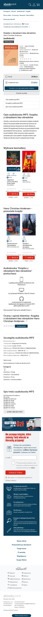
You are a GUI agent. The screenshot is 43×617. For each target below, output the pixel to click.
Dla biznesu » (18, 510)
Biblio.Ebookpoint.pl (15, 588)
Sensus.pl (12, 576)
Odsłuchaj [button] (11, 169)
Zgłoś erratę (7, 360)
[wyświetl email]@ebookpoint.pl (26, 603)
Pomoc (28, 310)
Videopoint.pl (14, 582)
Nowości (22, 15)
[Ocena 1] (20, 59)
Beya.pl (26, 582)
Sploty (25, 585)
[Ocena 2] (22, 59)
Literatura (7, 372)
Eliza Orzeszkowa (11, 247)
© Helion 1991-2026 (9, 599)
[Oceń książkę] (29, 59)
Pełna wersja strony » (21, 615)
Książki (28, 11)
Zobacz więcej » (11, 480)
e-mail (8, 457)
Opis (12, 99)
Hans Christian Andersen (29, 248)
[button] (35, 163)
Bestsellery (30, 15)
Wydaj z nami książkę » (21, 494)
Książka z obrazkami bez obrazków (27, 245)
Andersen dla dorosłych (22, 363)
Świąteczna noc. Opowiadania (12, 244)
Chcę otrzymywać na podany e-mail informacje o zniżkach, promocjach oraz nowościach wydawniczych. (26, 465)
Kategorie (7, 11)
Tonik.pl (16, 610)
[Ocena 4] (26, 59)
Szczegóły (14, 103)
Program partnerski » (21, 486)
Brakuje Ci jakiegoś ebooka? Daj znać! (24, 519)
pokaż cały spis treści (15, 412)
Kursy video (7, 15)
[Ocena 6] (30, 59)
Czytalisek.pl (13, 585)
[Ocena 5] (28, 59)
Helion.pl (12, 573)
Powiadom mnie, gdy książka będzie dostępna (21, 88)
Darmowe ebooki (9, 19)
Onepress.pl (27, 573)
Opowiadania (15, 374)
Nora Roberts (10, 185)
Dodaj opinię (21, 326)
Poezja (13, 372)
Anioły (25, 180)
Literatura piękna (16, 379)
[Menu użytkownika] (34, 4)
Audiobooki (21, 11)
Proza (12, 377)
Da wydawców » (19, 502)
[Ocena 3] (24, 59)
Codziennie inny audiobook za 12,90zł (16, 27)
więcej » (33, 467)
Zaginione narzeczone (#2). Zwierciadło (12, 181)
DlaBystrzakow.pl (15, 579)
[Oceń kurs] (9, 326)
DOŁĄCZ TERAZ (15, 472)
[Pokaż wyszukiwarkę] (30, 4)
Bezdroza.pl (27, 579)
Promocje (15, 15)
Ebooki (13, 11)
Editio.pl (26, 576)
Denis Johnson (26, 182)
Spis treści (14, 107)
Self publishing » (19, 528)
